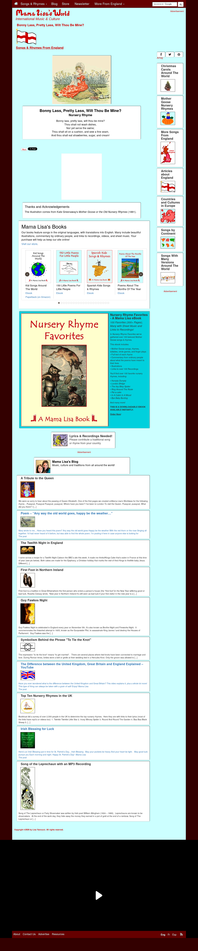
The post (23, 536)
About (16, 934)
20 (106, 303)
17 (98, 303)
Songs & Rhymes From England (39, 47)
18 (101, 303)
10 (81, 303)
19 (103, 303)
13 (88, 303)
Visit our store (29, 244)
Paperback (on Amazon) (38, 296)
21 (108, 303)
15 (93, 303)
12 (86, 303)
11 (83, 303)
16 (96, 303)
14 (91, 303)
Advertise (43, 934)
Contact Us (29, 934)
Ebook (29, 293)
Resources (58, 934)
